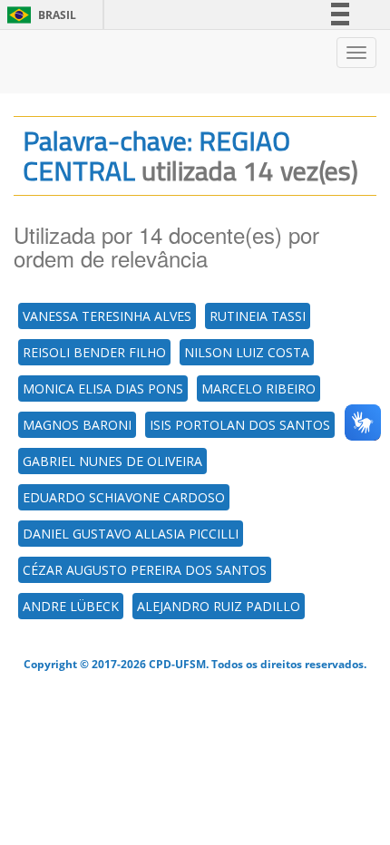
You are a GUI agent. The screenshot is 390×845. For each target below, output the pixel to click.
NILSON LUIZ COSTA (246, 352)
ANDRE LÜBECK (71, 606)
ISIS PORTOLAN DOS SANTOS (240, 424)
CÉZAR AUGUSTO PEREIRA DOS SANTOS (145, 569)
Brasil (38, 15)
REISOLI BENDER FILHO (94, 352)
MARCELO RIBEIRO (258, 388)
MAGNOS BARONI (77, 424)
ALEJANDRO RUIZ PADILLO (218, 606)
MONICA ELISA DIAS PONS (103, 388)
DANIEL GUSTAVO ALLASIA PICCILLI (131, 533)
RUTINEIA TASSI (258, 316)
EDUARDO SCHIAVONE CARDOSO (124, 497)
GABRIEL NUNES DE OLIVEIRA (112, 461)
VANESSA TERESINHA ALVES (107, 316)
